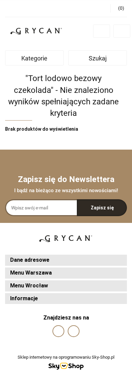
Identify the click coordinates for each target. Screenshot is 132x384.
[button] (66, 260)
